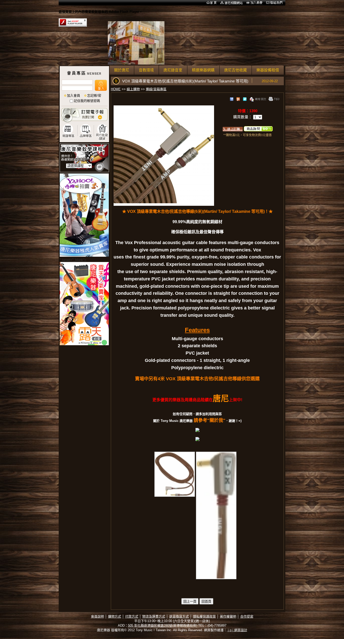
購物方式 (114, 616)
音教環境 (146, 70)
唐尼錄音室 (172, 70)
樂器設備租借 (267, 70)
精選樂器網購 (203, 70)
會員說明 (97, 616)
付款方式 (131, 616)
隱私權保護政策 (204, 616)
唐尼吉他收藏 (235, 70)
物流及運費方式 (153, 616)
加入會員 (73, 95)
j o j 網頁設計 (237, 630)
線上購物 (133, 89)
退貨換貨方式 (179, 616)
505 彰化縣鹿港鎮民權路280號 (150, 625)
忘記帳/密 (94, 95)
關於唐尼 (121, 70)
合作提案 (246, 616)
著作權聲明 (228, 616)
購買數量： (243, 117)
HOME (116, 89)
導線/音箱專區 (156, 89)
